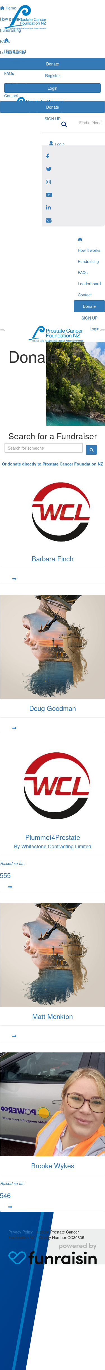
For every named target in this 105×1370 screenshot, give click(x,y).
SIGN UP (52, 118)
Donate (52, 107)
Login (59, 144)
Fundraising (14, 62)
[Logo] (52, 17)
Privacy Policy (20, 1232)
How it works (15, 51)
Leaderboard (15, 84)
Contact (11, 95)
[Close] (103, 330)
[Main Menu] (2, 330)
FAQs (9, 73)
